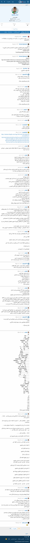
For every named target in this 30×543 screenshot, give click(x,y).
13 (27, 25)
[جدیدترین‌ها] (4, 1)
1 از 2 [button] (19, 528)
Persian (26, 537)
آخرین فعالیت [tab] (17, 32)
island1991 (24, 75)
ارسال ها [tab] (10, 32)
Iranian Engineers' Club (22, 541)
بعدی (15, 528)
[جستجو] (1, 1)
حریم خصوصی (14, 539)
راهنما (9, 539)
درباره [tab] (6, 32)
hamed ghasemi (23, 44)
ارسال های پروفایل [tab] (25, 32)
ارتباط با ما (27, 539)
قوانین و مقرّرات (21, 539)
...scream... (24, 37)
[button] (28, 2)
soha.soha (24, 523)
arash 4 (25, 110)
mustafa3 (24, 125)
